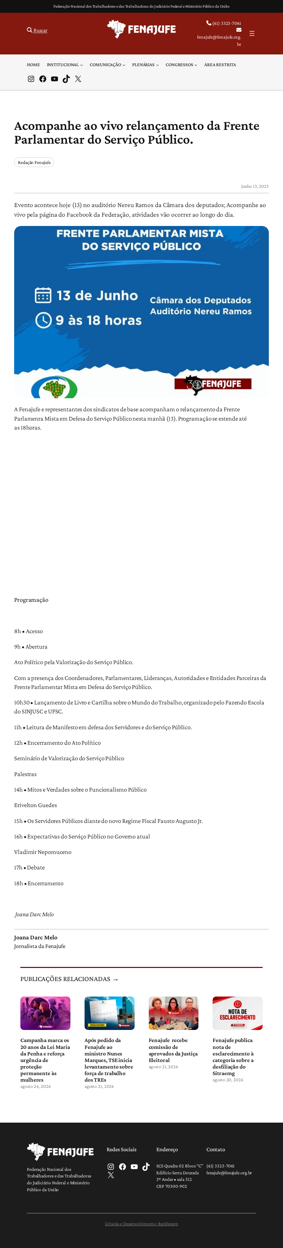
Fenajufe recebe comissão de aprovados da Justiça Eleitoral (173, 1050)
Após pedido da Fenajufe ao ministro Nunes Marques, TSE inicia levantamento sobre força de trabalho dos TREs (109, 1060)
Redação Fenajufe (34, 162)
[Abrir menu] (252, 33)
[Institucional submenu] (81, 64)
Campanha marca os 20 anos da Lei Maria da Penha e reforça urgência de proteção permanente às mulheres (45, 1060)
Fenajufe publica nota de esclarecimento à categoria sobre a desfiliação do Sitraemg (233, 1056)
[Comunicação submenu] (124, 64)
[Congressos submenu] (195, 64)
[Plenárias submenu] (157, 64)
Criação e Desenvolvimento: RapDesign (141, 1223)
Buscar (40, 30)
